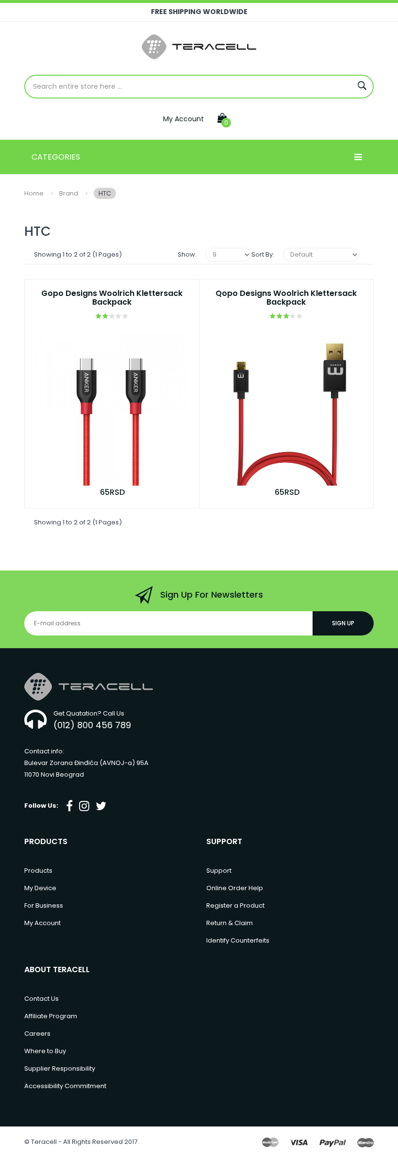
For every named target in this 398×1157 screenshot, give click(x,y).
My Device (40, 888)
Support (219, 870)
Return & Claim (229, 923)
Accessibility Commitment (65, 1086)
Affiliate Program (50, 1016)
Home (34, 193)
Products (38, 870)
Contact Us (41, 998)
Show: (187, 254)
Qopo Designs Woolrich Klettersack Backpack (286, 298)
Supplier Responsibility (59, 1068)
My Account (183, 119)
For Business (43, 905)
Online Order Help (234, 888)
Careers (37, 1033)
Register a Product (235, 905)
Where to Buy (45, 1051)
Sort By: (262, 254)
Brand (68, 193)
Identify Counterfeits (237, 940)
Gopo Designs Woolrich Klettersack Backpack (111, 298)
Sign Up (343, 623)
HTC (105, 193)
